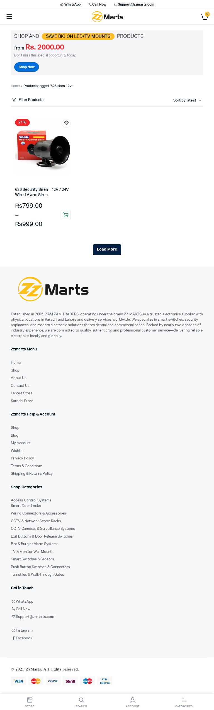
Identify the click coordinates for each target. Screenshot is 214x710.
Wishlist (17, 451)
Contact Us (20, 386)
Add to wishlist (66, 123)
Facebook (24, 638)
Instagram (24, 630)
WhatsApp (72, 4)
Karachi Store (22, 401)
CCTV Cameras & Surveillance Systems (43, 529)
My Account (21, 443)
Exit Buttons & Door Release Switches (42, 536)
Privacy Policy (22, 458)
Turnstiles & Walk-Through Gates (37, 575)
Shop (15, 370)
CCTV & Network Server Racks (36, 521)
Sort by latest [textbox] (184, 100)
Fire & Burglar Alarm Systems (35, 544)
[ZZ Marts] (107, 16)
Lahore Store (21, 393)
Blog (14, 435)
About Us (18, 378)
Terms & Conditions (27, 466)
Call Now (99, 4)
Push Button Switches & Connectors (40, 567)
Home (15, 86)
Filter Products (31, 100)
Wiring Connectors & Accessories (38, 513)
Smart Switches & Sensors (32, 559)
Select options (66, 215)
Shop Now (27, 67)
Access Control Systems (31, 500)
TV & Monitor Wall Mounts (32, 552)
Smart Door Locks (26, 506)
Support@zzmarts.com (136, 4)
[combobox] (187, 101)
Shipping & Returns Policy (32, 474)
